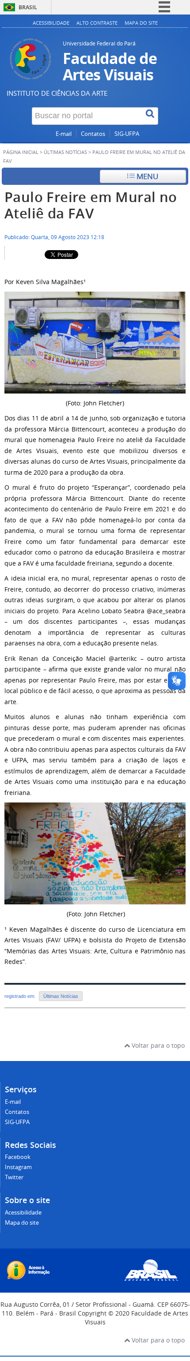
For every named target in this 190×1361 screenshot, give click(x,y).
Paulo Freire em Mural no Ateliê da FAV (90, 205)
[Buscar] (150, 116)
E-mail (64, 134)
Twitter (14, 1177)
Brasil (28, 7)
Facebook (17, 1157)
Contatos (93, 134)
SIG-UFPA (126, 134)
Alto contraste (97, 22)
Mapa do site (141, 22)
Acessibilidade (51, 22)
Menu (146, 176)
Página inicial (20, 152)
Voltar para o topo (157, 1045)
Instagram (18, 1167)
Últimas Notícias (65, 152)
